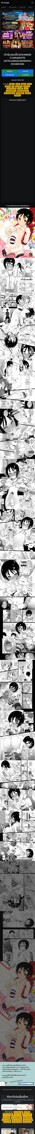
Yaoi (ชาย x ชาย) (18, 1112)
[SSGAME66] (17, 34)
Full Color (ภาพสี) (27, 1114)
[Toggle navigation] (32, 2)
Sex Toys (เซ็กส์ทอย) (16, 1118)
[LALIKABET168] (17, 16)
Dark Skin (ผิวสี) (6, 1120)
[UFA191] (17, 25)
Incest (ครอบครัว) (16, 1116)
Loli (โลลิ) (27, 1112)
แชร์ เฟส (25, 71)
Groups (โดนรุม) (27, 1116)
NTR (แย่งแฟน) (27, 1122)
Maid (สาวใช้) (7, 1122)
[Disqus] (17, 127)
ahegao (24, 84)
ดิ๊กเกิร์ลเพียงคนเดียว (23, 91)
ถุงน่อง (18, 84)
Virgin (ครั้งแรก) (28, 1118)
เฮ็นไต (30, 7)
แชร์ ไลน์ (9, 71)
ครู (13, 86)
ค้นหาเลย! (30, 1107)
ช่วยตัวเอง (26, 86)
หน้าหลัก (3, 7)
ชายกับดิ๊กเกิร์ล (20, 93)
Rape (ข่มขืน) (6, 1118)
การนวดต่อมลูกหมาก (9, 93)
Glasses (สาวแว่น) (16, 1120)
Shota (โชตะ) (6, 1116)
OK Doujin (5, 2)
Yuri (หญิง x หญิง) (17, 1122)
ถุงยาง (26, 89)
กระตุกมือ (20, 89)
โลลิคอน (12, 84)
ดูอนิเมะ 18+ (23, 7)
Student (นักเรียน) (7, 1114)
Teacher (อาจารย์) (27, 1120)
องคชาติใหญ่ (19, 86)
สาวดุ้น (29, 84)
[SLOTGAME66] (17, 43)
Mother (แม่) (17, 1114)
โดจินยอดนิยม (13, 7)
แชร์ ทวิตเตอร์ (9, 75)
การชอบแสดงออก (11, 89)
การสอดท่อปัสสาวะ (11, 91)
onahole (28, 93)
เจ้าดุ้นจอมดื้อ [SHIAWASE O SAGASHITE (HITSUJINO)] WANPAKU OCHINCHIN (17, 59)
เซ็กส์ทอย (8, 86)
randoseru (17, 95)
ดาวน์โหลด (25, 75)
